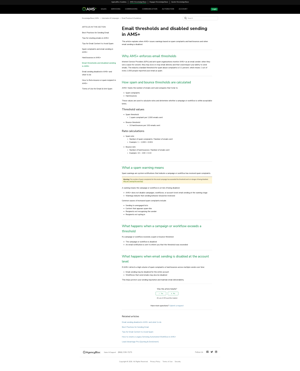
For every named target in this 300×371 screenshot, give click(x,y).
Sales (104, 9)
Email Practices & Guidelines (131, 18)
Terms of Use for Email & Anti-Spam (97, 88)
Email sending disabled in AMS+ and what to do (97, 73)
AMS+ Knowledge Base (138, 2)
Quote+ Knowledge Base (180, 2)
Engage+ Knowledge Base (159, 2)
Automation (168, 9)
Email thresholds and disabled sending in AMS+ (99, 64)
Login (214, 9)
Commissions (131, 9)
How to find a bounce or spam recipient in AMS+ (99, 82)
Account (183, 9)
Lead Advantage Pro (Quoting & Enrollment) (140, 341)
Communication (149, 9)
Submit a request (176, 305)
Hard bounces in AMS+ (91, 57)
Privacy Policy (155, 361)
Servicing (115, 9)
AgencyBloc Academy (118, 2)
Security (178, 361)
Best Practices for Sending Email (95, 32)
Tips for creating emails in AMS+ (95, 38)
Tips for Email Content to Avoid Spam (97, 43)
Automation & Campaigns (110, 18)
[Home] (90, 10)
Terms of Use (167, 361)
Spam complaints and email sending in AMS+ (97, 51)
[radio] (161, 293)
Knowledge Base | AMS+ (90, 18)
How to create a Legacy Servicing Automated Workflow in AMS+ (149, 337)
